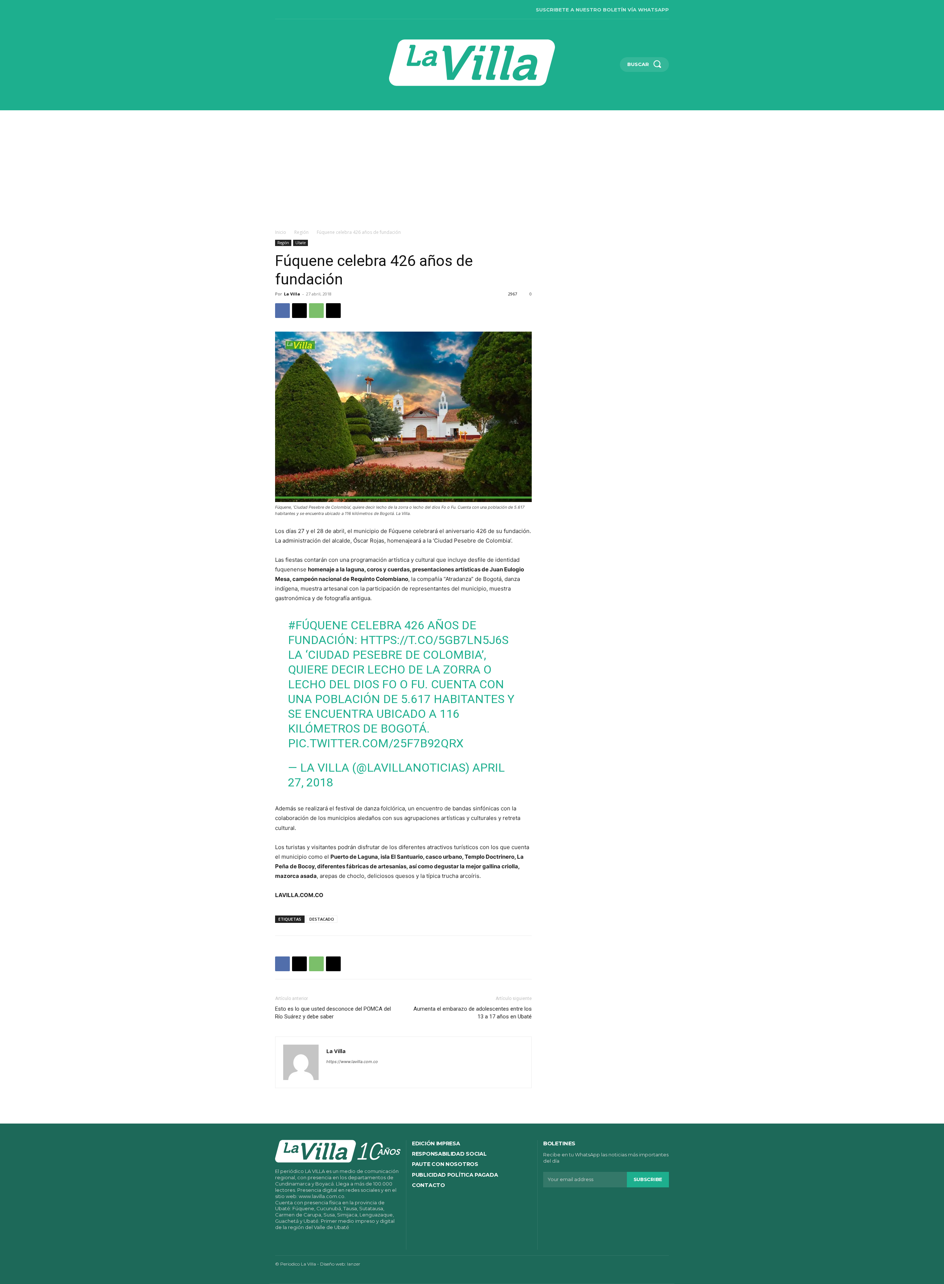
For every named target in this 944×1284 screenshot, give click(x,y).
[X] (324, 9)
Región (301, 232)
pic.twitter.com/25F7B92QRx (376, 743)
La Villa (292, 294)
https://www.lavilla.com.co (352, 1061)
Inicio (280, 232)
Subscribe (648, 1179)
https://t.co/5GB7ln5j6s (434, 640)
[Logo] (472, 62)
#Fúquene (318, 625)
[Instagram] (293, 9)
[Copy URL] (333, 310)
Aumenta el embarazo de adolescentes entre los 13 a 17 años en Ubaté (472, 1013)
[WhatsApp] (316, 310)
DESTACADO (321, 919)
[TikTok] (309, 9)
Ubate (300, 242)
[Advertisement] (472, 165)
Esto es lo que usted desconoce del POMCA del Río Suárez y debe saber (333, 1013)
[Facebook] (278, 9)
